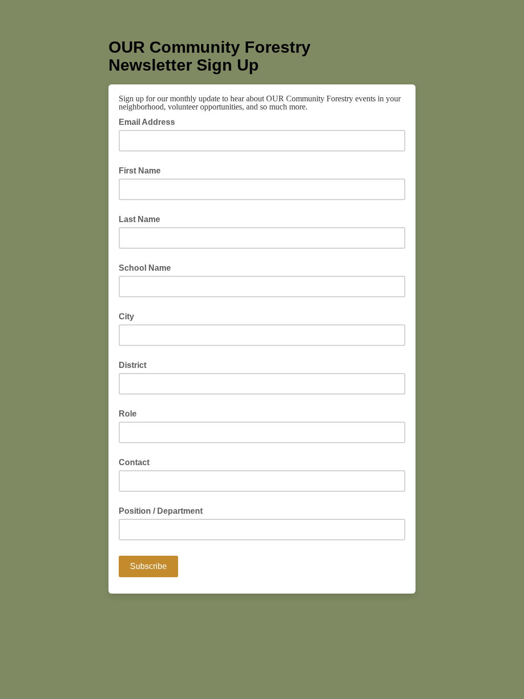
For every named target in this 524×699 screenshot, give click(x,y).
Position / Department (161, 511)
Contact (134, 462)
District (132, 365)
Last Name (139, 219)
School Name (145, 268)
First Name (140, 170)
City (126, 316)
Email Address (150, 121)
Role (128, 413)
